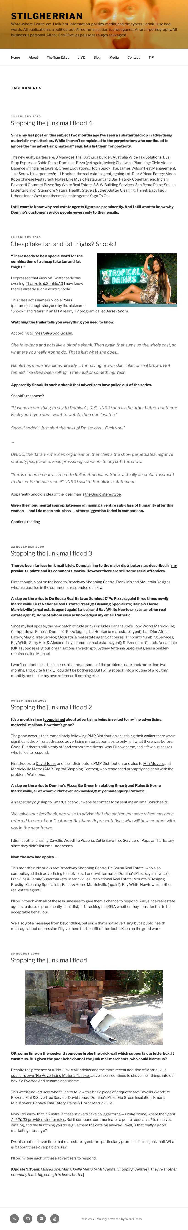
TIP (151, 57)
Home (15, 57)
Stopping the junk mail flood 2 (51, 707)
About (33, 57)
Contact (133, 57)
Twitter (59, 278)
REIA (111, 906)
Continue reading (25, 522)
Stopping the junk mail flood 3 (51, 553)
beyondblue (70, 923)
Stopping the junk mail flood (49, 960)
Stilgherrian (47, 16)
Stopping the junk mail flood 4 (51, 123)
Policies (86, 1219)
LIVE (81, 57)
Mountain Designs (155, 582)
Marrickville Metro (26, 769)
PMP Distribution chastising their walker (121, 736)
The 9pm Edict (58, 57)
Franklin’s (124, 582)
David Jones (46, 763)
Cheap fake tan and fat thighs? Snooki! (63, 243)
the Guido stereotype (103, 494)
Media (114, 57)
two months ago (85, 135)
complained (54, 719)
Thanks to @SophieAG (44, 283)
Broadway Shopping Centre (91, 582)
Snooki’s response (26, 396)
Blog (97, 57)
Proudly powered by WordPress (119, 1219)
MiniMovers (153, 763)
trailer (41, 322)
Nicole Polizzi (62, 300)
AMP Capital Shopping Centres (70, 769)
